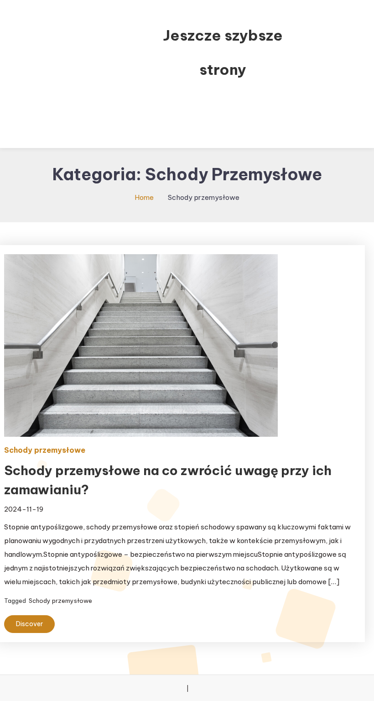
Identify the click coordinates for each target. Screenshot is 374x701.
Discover (29, 624)
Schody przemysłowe (44, 450)
